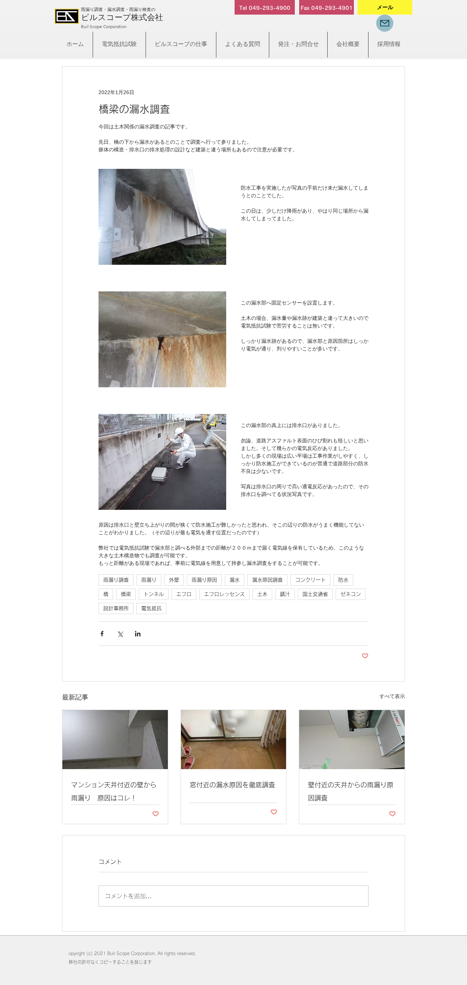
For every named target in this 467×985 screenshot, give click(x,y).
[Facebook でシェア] (102, 633)
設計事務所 (116, 608)
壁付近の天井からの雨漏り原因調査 (350, 791)
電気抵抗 (151, 608)
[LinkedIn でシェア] (137, 633)
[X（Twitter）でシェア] (119, 633)
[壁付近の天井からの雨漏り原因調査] (352, 739)
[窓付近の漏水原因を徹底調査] (233, 739)
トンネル (153, 594)
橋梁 (126, 594)
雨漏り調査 (116, 579)
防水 (343, 579)
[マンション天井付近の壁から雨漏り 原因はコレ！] (115, 739)
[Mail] (384, 23)
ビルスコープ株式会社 (122, 17)
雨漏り (149, 579)
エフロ (184, 594)
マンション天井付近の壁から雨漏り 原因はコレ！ (114, 791)
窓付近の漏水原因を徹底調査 (232, 785)
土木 (262, 594)
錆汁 (285, 594)
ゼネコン (350, 594)
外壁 (174, 579)
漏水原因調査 (267, 579)
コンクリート (310, 579)
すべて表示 (392, 696)
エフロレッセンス (224, 594)
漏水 (234, 579)
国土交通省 (315, 594)
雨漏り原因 (204, 579)
